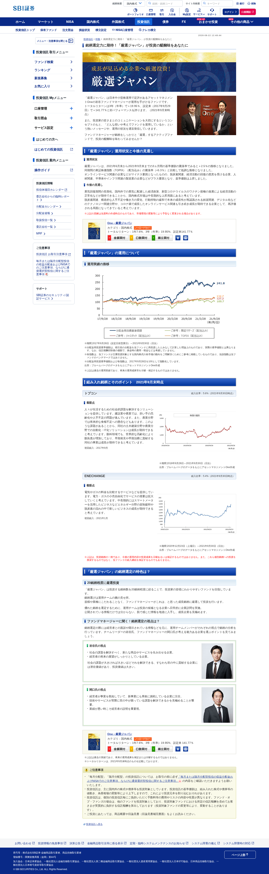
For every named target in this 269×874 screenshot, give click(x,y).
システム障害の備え (204, 843)
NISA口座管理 (124, 30)
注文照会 (67, 30)
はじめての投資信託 (48, 149)
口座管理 (40, 108)
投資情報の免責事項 (50, 843)
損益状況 (84, 30)
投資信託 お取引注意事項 (51, 254)
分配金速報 (43, 213)
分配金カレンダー (47, 206)
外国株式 (118, 21)
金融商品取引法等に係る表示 (105, 843)
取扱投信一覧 (44, 220)
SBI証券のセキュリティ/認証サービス (52, 296)
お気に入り (42, 86)
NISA (70, 21)
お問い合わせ (23, 843)
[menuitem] (240, 3)
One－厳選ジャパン (119, 223)
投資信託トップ (25, 30)
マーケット (46, 21)
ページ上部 (238, 855)
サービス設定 (43, 127)
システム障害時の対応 (237, 843)
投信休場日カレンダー (50, 189)
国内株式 (93, 21)
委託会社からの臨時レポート (52, 198)
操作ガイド (42, 170)
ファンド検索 (43, 61)
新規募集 (40, 78)
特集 (98, 39)
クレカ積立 (149, 30)
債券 (165, 21)
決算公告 (75, 843)
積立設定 (101, 30)
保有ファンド (48, 30)
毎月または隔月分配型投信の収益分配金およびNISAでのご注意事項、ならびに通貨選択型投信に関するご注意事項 (53, 267)
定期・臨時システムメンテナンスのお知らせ (157, 843)
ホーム (20, 21)
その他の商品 (239, 21)
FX (184, 21)
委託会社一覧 (44, 226)
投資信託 (143, 21)
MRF (39, 233)
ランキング (42, 70)
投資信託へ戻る (94, 824)
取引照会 (40, 118)
